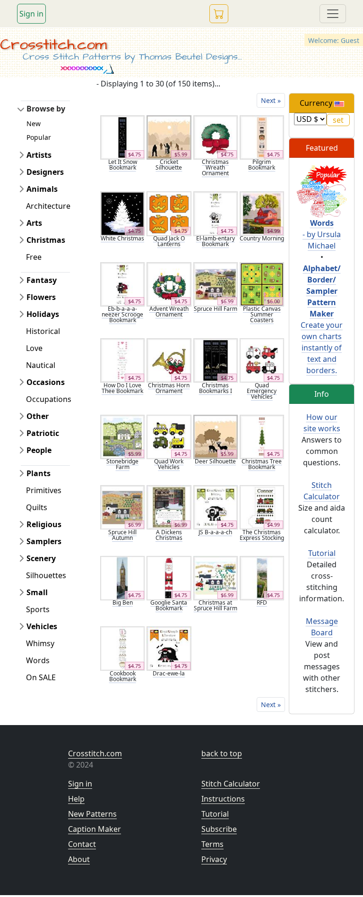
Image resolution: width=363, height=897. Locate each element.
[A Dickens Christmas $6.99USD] (169, 507)
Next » (271, 100)
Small (37, 592)
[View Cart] (218, 13)
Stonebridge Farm (122, 464)
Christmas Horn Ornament (169, 388)
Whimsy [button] (40, 643)
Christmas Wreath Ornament (215, 167)
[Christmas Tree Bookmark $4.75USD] (262, 436)
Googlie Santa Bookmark (168, 605)
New (33, 123)
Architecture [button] (48, 206)
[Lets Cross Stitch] (321, 190)
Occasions (45, 382)
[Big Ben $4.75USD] (122, 577)
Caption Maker (94, 829)
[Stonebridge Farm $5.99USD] (122, 436)
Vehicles (41, 626)
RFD (262, 602)
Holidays (42, 314)
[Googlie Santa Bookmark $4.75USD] (169, 577)
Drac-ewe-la (169, 673)
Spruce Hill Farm (215, 309)
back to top (221, 753)
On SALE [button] (41, 677)
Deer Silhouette (215, 461)
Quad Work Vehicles (168, 464)
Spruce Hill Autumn (122, 535)
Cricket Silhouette (169, 164)
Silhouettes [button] (46, 575)
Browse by (45, 108)
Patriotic (42, 433)
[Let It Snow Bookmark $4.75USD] (122, 136)
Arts (34, 223)
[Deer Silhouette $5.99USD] (215, 436)
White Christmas (122, 238)
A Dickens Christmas (169, 535)
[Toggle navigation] (333, 13)
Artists (39, 155)
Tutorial (322, 553)
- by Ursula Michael (321, 234)
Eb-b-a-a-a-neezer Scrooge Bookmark (122, 314)
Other (37, 416)
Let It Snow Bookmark (122, 164)
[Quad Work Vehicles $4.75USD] (169, 436)
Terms (212, 844)
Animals (42, 189)
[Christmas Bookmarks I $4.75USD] (215, 360)
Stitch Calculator (230, 783)
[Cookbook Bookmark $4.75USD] (122, 647)
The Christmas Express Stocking (262, 535)
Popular (38, 137)
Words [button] (38, 660)
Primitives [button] (43, 490)
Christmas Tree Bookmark (262, 464)
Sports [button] (38, 609)
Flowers (41, 297)
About (79, 859)
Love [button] (34, 348)
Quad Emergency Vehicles (262, 391)
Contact (82, 844)
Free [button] (34, 257)
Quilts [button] (36, 507)
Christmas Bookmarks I (215, 388)
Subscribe (219, 829)
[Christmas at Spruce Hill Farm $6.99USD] (215, 577)
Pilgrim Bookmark (261, 164)
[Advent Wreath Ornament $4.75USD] (169, 283)
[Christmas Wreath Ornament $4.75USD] (215, 136)
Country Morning (262, 238)
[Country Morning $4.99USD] (262, 213)
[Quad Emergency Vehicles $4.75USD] (262, 360)
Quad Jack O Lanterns (169, 241)
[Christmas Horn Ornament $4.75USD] (169, 360)
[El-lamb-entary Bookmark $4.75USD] (215, 213)
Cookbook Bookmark (122, 676)
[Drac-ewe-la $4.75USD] (169, 647)
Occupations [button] (48, 399)
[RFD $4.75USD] (262, 577)
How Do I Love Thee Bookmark (122, 388)
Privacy (214, 859)
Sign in (31, 14)
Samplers (43, 541)
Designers (45, 172)
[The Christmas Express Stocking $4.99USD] (262, 507)
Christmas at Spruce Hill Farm (215, 605)
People (39, 450)
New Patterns (92, 814)
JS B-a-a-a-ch (215, 532)
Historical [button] (43, 331)
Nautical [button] (40, 365)
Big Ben (122, 602)
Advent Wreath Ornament (169, 311)
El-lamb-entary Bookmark (215, 241)
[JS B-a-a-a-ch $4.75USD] (215, 507)
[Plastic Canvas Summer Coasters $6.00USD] (262, 283)
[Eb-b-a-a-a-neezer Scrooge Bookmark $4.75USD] (122, 283)
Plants (38, 473)
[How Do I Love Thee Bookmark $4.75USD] (122, 360)
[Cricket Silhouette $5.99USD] (169, 136)
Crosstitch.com (53, 44)
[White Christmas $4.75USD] (122, 213)
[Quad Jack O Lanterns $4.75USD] (169, 213)
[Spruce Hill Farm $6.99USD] (215, 283)
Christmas (45, 240)
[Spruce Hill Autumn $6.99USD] (122, 507)
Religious (43, 524)
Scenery (41, 558)
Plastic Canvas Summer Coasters (262, 314)
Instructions (223, 799)
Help (76, 799)
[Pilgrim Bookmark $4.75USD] (262, 136)
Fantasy (41, 280)
